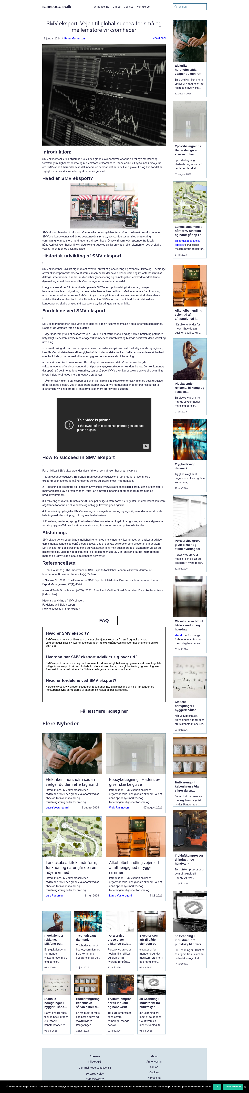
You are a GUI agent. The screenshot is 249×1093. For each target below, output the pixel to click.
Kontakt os (143, 6)
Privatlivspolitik (233, 1086)
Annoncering (101, 6)
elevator (179, 635)
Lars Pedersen (55, 895)
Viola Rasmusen (119, 807)
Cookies (128, 6)
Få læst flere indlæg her (104, 711)
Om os (116, 6)
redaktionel (159, 38)
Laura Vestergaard (57, 807)
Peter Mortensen (74, 38)
